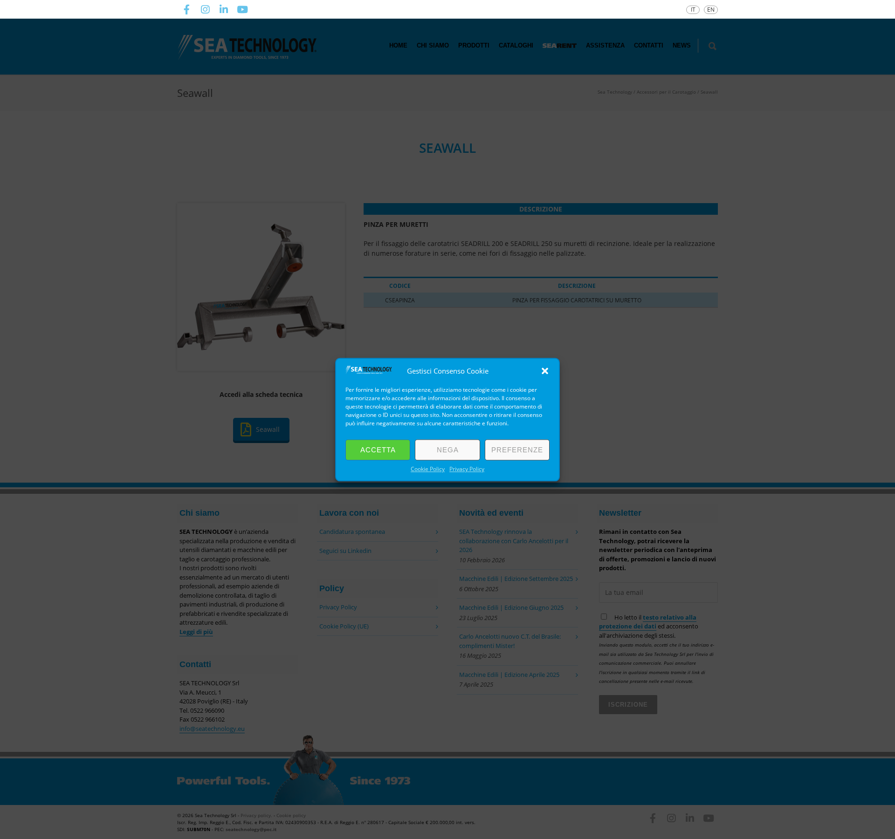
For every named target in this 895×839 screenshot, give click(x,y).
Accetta (378, 450)
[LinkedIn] (223, 9)
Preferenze (517, 450)
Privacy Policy (466, 469)
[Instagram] (205, 9)
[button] (545, 370)
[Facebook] (186, 9)
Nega (448, 450)
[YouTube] (242, 9)
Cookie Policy (428, 469)
